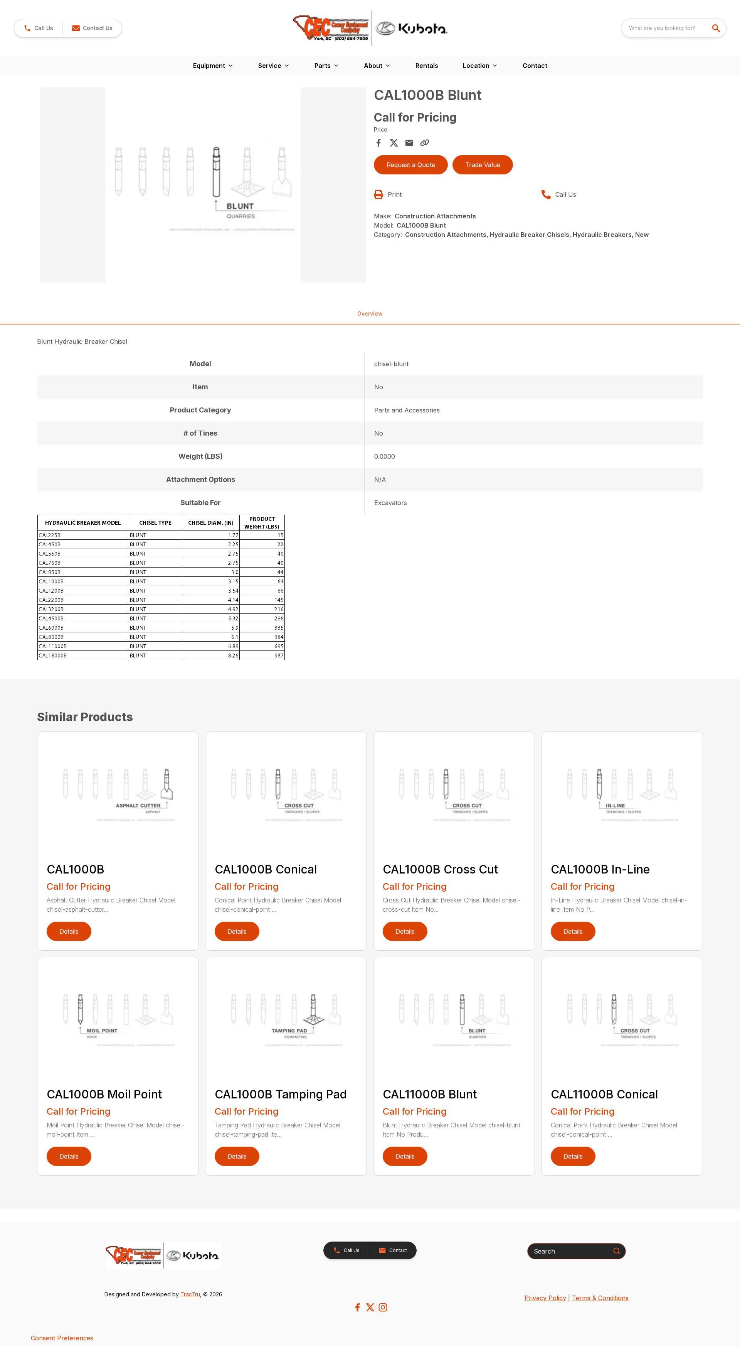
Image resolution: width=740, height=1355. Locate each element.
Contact (535, 65)
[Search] (617, 1251)
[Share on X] (394, 142)
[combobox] (673, 28)
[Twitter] (370, 1307)
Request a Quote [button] (411, 165)
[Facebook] (357, 1307)
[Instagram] (383, 1307)
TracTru (190, 1294)
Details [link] (69, 931)
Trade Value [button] (482, 165)
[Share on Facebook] (378, 142)
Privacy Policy (545, 1298)
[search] (717, 28)
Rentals (426, 65)
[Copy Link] (424, 142)
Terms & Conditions (600, 1298)
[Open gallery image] (203, 185)
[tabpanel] (203, 186)
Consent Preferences (62, 1338)
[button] (38, 28)
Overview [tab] (370, 313)
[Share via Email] (409, 142)
